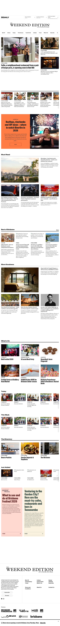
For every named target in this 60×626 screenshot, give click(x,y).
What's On (46, 32)
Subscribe (52, 32)
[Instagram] (3, 598)
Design (14, 32)
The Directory (20, 32)
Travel (40, 32)
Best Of (3, 32)
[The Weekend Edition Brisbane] (30, 25)
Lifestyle (35, 32)
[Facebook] (1, 598)
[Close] (58, 621)
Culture (8, 32)
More (57, 230)
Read (15, 144)
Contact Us (51, 587)
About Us (39, 587)
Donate (7, 595)
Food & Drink (28, 32)
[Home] (7, 17)
